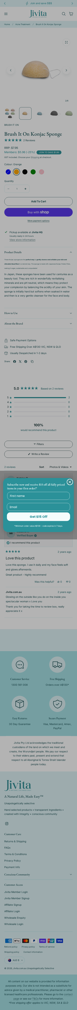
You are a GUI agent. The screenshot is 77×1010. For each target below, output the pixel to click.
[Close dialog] (70, 482)
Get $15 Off (38, 517)
